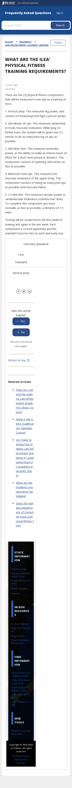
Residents (25, 41)
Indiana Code (18, 569)
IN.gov (9, 41)
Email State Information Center (20, 689)
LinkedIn (29, 291)
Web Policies (21, 759)
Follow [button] (57, 42)
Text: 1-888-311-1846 (21, 703)
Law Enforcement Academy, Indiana (27, 45)
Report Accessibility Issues (21, 732)
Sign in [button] (59, 13)
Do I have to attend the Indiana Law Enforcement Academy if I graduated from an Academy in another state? (25, 457)
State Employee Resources (20, 642)
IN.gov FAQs (18, 636)
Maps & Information (20, 629)
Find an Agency (19, 623)
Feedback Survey (21, 755)
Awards (15, 593)
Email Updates (19, 588)
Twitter (24, 291)
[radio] (21, 321)
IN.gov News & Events (21, 582)
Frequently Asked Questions (28, 13)
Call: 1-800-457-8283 (20, 696)
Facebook (18, 291)
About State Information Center (20, 674)
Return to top (17, 360)
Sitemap (21, 762)
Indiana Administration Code (20, 575)
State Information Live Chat (20, 682)
